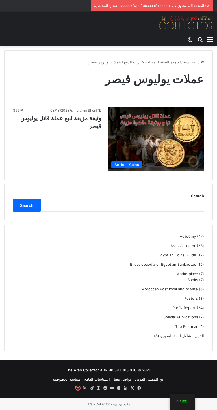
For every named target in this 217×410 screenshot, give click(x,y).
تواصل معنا (122, 379)
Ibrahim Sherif (86, 110)
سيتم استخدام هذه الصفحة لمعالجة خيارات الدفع (162, 62)
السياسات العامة (97, 379)
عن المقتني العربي (149, 379)
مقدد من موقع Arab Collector (108, 404)
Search (197, 196)
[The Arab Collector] (186, 22)
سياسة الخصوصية (66, 379)
